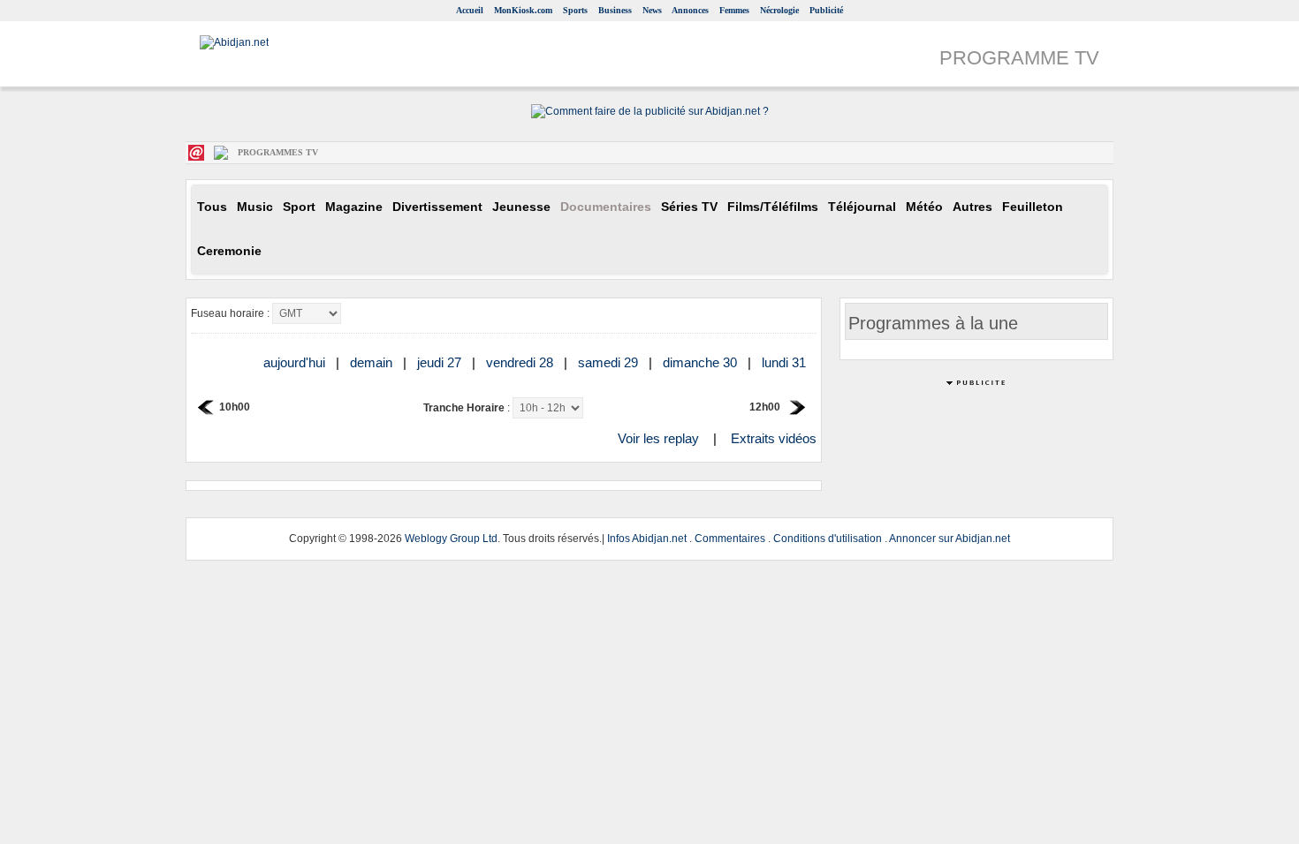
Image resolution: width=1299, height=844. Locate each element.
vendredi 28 (521, 362)
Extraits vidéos (774, 438)
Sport (299, 207)
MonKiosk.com (523, 10)
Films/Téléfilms (772, 207)
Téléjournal (862, 207)
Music (255, 207)
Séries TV (689, 207)
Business (615, 10)
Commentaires (730, 538)
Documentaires (605, 207)
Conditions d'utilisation (827, 538)
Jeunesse (521, 207)
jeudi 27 (441, 362)
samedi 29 (610, 362)
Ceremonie (229, 251)
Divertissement (437, 207)
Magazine (354, 207)
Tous (212, 207)
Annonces (690, 10)
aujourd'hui (296, 362)
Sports (575, 10)
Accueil (469, 10)
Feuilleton (1032, 207)
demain (373, 362)
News (652, 10)
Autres (972, 207)
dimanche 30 (702, 362)
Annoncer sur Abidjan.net (949, 538)
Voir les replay (658, 438)
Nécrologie (779, 10)
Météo (924, 207)
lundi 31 (785, 362)
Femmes (734, 10)
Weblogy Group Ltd (451, 538)
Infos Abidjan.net (647, 538)
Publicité (826, 10)
